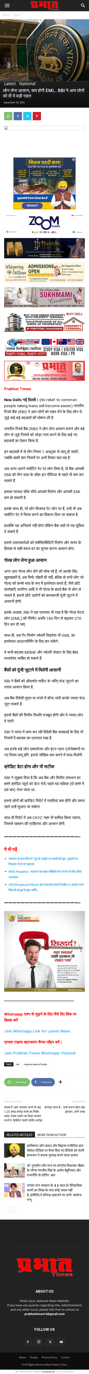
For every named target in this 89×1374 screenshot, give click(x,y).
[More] (60, 1082)
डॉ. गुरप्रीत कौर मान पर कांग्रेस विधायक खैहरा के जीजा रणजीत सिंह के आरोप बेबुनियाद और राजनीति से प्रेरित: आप (55, 1170)
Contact (65, 1357)
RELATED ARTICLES (19, 1135)
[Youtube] (61, 1342)
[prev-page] (6, 1210)
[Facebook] (18, 116)
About (22, 1357)
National (27, 83)
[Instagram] (39, 1342)
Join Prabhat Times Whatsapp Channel (40, 1053)
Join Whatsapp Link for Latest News (37, 1031)
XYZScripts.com (65, 1371)
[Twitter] (27, 116)
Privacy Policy (49, 1357)
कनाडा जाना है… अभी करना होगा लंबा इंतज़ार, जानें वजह (64, 1110)
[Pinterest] (37, 116)
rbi (17, 1064)
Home (5, 15)
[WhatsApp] (8, 116)
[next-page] (13, 1210)
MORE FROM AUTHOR (51, 1135)
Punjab (34, 1357)
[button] (7, 5)
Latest (16, 15)
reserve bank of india (35, 1064)
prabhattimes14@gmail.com (44, 1314)
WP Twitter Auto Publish (28, 1371)
